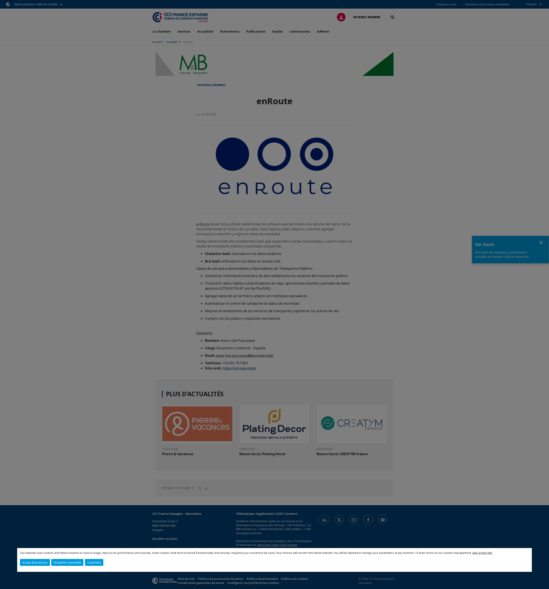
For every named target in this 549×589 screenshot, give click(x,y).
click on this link (482, 553)
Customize (94, 562)
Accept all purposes (35, 562)
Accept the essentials (67, 562)
